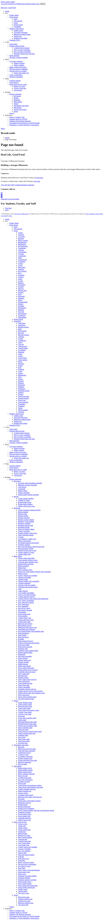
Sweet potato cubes (24, 814)
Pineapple (21, 296)
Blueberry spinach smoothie (27, 485)
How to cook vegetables (22, 435)
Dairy (16, 227)
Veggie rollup (22, 891)
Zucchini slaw (23, 743)
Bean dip (21, 747)
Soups (16, 895)
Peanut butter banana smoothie (28, 495)
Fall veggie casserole (25, 610)
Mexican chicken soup (25, 903)
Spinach (21, 392)
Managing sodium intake (22, 419)
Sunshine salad (23, 735)
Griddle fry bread (24, 500)
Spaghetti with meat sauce (27, 672)
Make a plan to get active (17, 452)
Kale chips (21, 868)
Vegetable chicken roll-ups (27, 689)
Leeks (20, 371)
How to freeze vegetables (22, 437)
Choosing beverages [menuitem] (21, 32)
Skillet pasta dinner (24, 666)
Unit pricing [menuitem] (18, 90)
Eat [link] (6, 13)
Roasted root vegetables (26, 808)
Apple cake (22, 826)
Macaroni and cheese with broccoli (30, 797)
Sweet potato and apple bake (27, 885)
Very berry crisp (23, 893)
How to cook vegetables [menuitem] (22, 50)
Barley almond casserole (26, 774)
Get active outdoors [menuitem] (16, 61)
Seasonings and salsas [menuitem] (21, 106)
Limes (20, 279)
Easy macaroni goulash (26, 602)
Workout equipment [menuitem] (16, 77)
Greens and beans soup (26, 620)
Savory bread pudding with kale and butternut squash (36, 810)
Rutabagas (21, 389)
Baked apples (22, 833)
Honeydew (22, 267)
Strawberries (22, 314)
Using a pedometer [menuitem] (15, 75)
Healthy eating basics (16, 414)
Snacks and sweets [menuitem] (20, 109)
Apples (20, 233)
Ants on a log (22, 824)
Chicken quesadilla (24, 577)
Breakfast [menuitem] (17, 100)
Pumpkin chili (23, 649)
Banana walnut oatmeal (26, 520)
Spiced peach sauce (24, 882)
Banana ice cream (24, 835)
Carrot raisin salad (24, 708)
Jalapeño (21, 364)
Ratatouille (21, 654)
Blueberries (22, 244)
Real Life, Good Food (8, 8)
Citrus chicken (23, 591)
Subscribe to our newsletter (10, 199)
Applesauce (22, 832)
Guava (20, 265)
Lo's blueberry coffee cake (27, 539)
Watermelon (22, 317)
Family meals (13, 223)
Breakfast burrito (23, 527)
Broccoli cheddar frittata (26, 529)
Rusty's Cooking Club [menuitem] (16, 117)
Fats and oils (18, 229)
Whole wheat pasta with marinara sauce (31, 693)
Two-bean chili (23, 905)
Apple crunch (22, 828)
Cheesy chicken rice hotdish (27, 575)
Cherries (21, 250)
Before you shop (19, 471)
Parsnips (21, 381)
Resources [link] (8, 115)
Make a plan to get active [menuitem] (17, 67)
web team (36, 181)
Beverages (17, 481)
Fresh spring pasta (24, 614)
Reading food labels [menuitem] (20, 38)
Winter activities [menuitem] (19, 63)
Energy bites (22, 853)
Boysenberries (23, 246)
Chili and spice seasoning (26, 751)
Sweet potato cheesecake (26, 887)
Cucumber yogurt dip (25, 756)
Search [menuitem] (11, 113)
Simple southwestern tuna (26, 733)
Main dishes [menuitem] (18, 102)
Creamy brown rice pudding (27, 847)
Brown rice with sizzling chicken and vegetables (34, 572)
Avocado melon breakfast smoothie (30, 483)
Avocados (21, 236)
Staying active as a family (18, 456)
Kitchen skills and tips (16, 431)
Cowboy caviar (23, 755)
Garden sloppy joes (24, 618)
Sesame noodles (23, 662)
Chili (19, 589)
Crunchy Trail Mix (24, 849)
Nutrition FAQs (14, 425)
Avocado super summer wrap (28, 562)
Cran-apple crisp (23, 845)
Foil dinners (22, 612)
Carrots (20, 339)
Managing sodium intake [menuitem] (22, 34)
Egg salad (21, 716)
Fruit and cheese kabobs (26, 855)
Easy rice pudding (24, 851)
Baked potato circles (25, 768)
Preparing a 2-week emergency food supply (24, 918)
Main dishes (18, 556)
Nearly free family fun (21, 458)
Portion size (18, 421)
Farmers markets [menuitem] (15, 81)
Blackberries (22, 242)
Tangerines (21, 315)
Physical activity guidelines (18, 454)
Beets (20, 329)
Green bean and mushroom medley (30, 785)
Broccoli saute (23, 776)
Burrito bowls (22, 573)
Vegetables (17, 321)
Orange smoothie (24, 493)
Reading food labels (20, 423)
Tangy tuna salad (24, 739)
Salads (16, 701)
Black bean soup (23, 897)
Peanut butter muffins (25, 504)
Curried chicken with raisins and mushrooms (33, 599)
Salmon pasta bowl (24, 660)
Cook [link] (7, 42)
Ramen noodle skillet (25, 652)
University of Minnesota (21, 214)
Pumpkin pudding (24, 878)
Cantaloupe (22, 248)
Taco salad (21, 737)
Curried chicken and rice (26, 597)
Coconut (21, 254)
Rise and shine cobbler (25, 548)
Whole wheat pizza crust (26, 506)
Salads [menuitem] (16, 104)
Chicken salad (23, 579)
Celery (20, 342)
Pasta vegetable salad (25, 728)
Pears (20, 294)
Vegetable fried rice (24, 818)
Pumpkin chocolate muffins (27, 876)
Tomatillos (21, 404)
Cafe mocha (22, 487)
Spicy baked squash (24, 884)
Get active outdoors (16, 446)
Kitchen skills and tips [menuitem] (16, 46)
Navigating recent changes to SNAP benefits (24, 916)
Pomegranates (23, 302)
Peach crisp (22, 874)
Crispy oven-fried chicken (27, 595)
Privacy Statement (90, 214)
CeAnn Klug (38, 178)
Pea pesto (21, 799)
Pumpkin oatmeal (24, 545)
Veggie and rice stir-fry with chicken (30, 691)
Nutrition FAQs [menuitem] (14, 40)
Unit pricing (18, 475)
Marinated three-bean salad (27, 724)
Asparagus (21, 325)
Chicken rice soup (24, 901)
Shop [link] (7, 79)
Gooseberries (22, 260)
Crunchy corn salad (24, 714)
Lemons (21, 277)
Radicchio (21, 385)
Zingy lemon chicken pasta (27, 697)
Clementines (22, 252)
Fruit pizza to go (23, 858)
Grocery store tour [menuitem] (20, 88)
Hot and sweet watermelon (27, 864)
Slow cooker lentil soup (26, 668)
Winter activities (19, 448)
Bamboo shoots (23, 327)
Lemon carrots (23, 793)
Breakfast (17, 508)
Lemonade (21, 489)
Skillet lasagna (23, 664)
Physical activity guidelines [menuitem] (18, 69)
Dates (20, 258)
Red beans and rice (24, 803)
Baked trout (22, 568)
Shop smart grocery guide (18, 470)
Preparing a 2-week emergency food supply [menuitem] (24, 125)
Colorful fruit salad (24, 841)
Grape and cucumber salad (27, 718)
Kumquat (21, 275)
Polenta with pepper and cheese (28, 643)
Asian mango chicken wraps (27, 560)
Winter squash (23, 410)
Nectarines (21, 285)
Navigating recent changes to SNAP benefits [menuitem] (24, 123)
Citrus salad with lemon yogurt (28, 710)
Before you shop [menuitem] (19, 86)
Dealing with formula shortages (20, 914)
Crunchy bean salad (24, 712)
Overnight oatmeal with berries (28, 543)
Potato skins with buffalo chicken (29, 801)
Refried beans (22, 805)
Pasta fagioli (22, 635)
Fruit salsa (21, 860)
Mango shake (22, 491)
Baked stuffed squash (25, 770)
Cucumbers (22, 350)
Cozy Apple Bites (24, 843)
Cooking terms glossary (22, 433)
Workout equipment (16, 462)
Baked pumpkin (23, 566)
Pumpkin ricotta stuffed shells (28, 651)
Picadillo (21, 639)
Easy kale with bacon (25, 780)
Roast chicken (23, 658)
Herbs (20, 362)
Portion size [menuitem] (18, 36)
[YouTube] (55, 193)
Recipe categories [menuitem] (15, 94)
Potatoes (21, 383)
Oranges (21, 287)
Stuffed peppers (23, 677)
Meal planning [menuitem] (14, 55)
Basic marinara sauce (25, 570)
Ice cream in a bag (24, 866)
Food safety (13, 429)
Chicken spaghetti (24, 583)
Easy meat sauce (23, 604)
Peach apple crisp (24, 872)
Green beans (22, 358)
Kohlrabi (21, 369)
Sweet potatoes (23, 402)
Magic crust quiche (24, 541)
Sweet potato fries (24, 816)
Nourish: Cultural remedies (18, 443)
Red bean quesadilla (25, 656)
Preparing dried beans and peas (24, 439)
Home (7, 138)
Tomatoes (21, 406)
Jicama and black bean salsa (27, 760)
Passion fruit (22, 290)
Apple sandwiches (24, 830)
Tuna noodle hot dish (25, 683)
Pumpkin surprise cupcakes (27, 880)
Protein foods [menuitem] (18, 25)
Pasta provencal (23, 637)
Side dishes (17, 766)
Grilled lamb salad (24, 622)
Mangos (21, 283)
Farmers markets (15, 466)
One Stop (8, 208)
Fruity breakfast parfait (25, 535)
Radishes (21, 387)
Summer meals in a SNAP (18, 912)
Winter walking (19, 450)
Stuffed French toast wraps (27, 550)
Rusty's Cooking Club (16, 910)
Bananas (21, 238)
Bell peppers (22, 331)
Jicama (20, 366)
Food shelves (13, 468)
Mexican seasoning (24, 762)
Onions (20, 379)
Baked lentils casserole (25, 564)
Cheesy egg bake (24, 531)
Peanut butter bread (24, 502)
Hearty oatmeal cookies (26, 862)
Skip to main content (8, 2)
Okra (19, 377)
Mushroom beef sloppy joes (27, 627)
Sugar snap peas (23, 396)
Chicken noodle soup (25, 899)
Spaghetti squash (23, 391)
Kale (19, 367)
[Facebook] (55, 197)
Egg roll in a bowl (24, 608)
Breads (16, 496)
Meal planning (14, 441)
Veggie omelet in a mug (26, 552)
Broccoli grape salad (25, 706)
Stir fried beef (22, 676)
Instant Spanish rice (24, 791)
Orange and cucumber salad (27, 726)
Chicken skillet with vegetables (28, 581)
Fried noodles (22, 616)
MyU (7, 210)
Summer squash (23, 398)
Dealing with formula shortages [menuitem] (20, 121)
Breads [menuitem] (16, 98)
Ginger (20, 356)
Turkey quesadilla (24, 687)
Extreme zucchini (24, 781)
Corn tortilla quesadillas (26, 593)
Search (42, 4)
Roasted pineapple (24, 806)
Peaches (21, 292)
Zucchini (21, 412)
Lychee (20, 281)
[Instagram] (55, 195)
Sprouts (20, 394)
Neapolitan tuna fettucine (26, 629)
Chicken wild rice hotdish (26, 585)
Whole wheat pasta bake (26, 558)
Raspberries (22, 308)
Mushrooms (22, 375)
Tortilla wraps (22, 889)
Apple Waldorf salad (25, 703)
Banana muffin (23, 516)
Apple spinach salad (25, 704)
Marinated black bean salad (27, 722)
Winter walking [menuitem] (19, 65)
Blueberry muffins (24, 523)
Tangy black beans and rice (27, 679)
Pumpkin (21, 306)
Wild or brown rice (24, 820)
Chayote (21, 344)
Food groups (13, 225)
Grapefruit (21, 262)
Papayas (21, 288)
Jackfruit (21, 269)
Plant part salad (23, 729)
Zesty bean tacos (23, 695)
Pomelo (20, 304)
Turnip (20, 408)
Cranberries (22, 256)
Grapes (20, 263)
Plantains (21, 298)
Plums (20, 300)
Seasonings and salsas (21, 745)
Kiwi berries (22, 271)
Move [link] (7, 59)
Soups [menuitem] (16, 111)
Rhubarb (21, 310)
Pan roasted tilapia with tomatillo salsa (31, 631)
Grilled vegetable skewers (27, 789)
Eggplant (21, 352)
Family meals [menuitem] (13, 15)
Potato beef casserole (25, 647)
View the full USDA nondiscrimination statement (17, 185)
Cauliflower (22, 340)
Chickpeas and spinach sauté (27, 587)
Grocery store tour (20, 473)
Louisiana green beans (25, 795)
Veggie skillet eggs (24, 554)
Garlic (20, 354)
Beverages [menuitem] (17, 96)
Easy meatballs (23, 606)
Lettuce (20, 373)
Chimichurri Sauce (24, 753)
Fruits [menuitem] (16, 23)
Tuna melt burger (24, 681)
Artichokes (21, 323)
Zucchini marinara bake (26, 699)
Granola (21, 537)
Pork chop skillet (23, 645)
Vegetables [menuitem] (17, 27)
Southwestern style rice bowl (28, 670)
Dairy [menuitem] (16, 19)
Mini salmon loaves (24, 625)
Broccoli (21, 333)
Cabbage (21, 337)
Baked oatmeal (23, 512)
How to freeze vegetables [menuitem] (22, 52)
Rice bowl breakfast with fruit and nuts (31, 547)
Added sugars (18, 416)
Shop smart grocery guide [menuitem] (18, 84)
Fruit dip (21, 857)
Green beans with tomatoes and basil (30, 787)
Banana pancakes (24, 518)
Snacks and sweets (20, 822)
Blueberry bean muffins (26, 521)
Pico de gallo (22, 764)
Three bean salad (24, 741)
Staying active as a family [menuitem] (18, 71)
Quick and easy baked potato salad (30, 731)
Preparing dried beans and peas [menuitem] (24, 54)
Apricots (21, 235)
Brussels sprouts (23, 335)
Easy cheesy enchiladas (26, 600)
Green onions (22, 360)
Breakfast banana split (25, 525)
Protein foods (18, 319)
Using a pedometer (15, 460)
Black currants (23, 240)
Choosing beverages (21, 418)
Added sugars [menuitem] (18, 30)
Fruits (16, 231)
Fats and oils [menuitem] (18, 21)
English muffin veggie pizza (27, 533)
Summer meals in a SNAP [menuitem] (18, 119)
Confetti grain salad (24, 778)
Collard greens (23, 348)
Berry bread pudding (25, 837)
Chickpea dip (22, 839)
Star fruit (21, 312)
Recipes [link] (8, 92)
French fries (22, 783)
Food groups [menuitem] (13, 17)
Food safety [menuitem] (13, 44)
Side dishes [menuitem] (17, 107)
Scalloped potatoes (24, 812)
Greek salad (22, 720)
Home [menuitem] (7, 11)
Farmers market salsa (25, 758)
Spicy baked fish (23, 674)
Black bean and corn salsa (27, 749)
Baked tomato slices (25, 772)
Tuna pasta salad (23, 685)
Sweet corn (22, 400)
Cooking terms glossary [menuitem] (22, 48)
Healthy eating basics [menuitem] (16, 29)
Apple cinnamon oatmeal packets (29, 510)
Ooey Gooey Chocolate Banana (29, 870)
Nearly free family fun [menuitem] (21, 73)
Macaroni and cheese (25, 624)
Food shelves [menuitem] (13, 82)
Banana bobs (22, 514)
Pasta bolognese (23, 633)
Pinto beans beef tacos (25, 641)
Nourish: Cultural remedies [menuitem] (18, 57)
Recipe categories (15, 479)
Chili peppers (22, 346)
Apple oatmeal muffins (26, 498)
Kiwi (19, 273)
